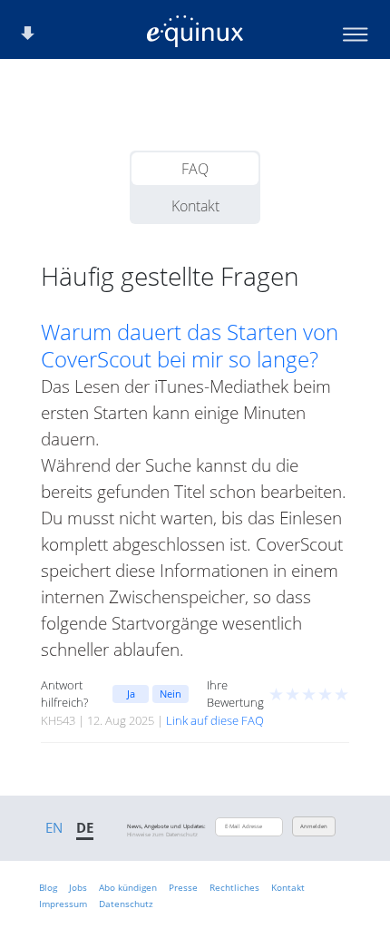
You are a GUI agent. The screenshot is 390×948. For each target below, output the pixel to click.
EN (54, 827)
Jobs (78, 887)
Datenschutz (126, 903)
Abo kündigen (128, 887)
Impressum (63, 903)
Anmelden (313, 826)
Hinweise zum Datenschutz (162, 834)
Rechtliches (234, 887)
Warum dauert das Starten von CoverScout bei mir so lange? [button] (189, 345)
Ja (131, 693)
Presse (183, 887)
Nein (170, 693)
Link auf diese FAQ (215, 720)
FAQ (195, 169)
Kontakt (195, 206)
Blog (48, 887)
